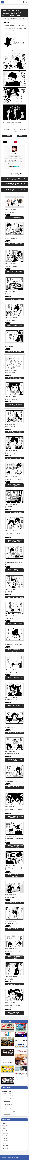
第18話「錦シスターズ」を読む (15, 705)
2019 (4, 1140)
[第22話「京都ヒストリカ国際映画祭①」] (14, 799)
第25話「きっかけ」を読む (15, 902)
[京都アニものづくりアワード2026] (21, 1030)
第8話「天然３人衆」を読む (15, 432)
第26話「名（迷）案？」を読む (15, 929)
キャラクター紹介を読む (15, 217)
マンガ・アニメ (11, 18)
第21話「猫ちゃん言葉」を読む (15, 787)
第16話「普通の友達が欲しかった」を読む (15, 650)
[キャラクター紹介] (14, 202)
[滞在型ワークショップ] (7, 1064)
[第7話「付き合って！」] (14, 388)
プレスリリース (8, 1098)
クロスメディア (8, 1106)
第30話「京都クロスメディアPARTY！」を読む (15, 1013)
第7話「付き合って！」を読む (15, 405)
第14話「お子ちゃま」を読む (15, 597)
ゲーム (6, 1109)
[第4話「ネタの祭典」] (14, 310)
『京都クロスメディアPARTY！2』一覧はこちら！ (15, 184)
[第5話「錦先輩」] (14, 336)
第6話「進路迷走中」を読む (15, 378)
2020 (4, 1138)
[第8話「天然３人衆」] (14, 416)
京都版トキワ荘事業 (10, 26)
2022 (4, 1133)
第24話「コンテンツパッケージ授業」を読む (15, 875)
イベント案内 (7, 1093)
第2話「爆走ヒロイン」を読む (15, 272)
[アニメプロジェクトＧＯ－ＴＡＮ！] (21, 1070)
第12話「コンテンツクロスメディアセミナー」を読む (15, 540)
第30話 (21, 136)
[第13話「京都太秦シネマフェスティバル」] (14, 552)
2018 (4, 1143)
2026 (4, 1123)
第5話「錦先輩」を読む (15, 351)
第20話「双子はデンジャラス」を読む (15, 759)
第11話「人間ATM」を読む (15, 512)
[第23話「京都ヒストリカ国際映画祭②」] (14, 828)
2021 (4, 1135)
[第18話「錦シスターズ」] (14, 689)
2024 (4, 1128)
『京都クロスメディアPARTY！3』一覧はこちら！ (15, 190)
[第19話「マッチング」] (14, 717)
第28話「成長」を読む (15, 984)
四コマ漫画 (16, 18)
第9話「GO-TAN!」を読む (15, 458)
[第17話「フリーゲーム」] (14, 662)
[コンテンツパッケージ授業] (7, 1045)
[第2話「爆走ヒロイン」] (14, 256)
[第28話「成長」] (14, 968)
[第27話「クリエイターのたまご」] (14, 941)
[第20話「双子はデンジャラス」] (14, 743)
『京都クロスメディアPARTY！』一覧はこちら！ (15, 179)
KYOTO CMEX (9, 1157)
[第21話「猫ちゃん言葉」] (14, 771)
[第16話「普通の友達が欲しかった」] (14, 634)
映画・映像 (7, 1114)
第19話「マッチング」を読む (15, 732)
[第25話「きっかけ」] (14, 887)
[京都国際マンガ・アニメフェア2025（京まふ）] (7, 1036)
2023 (4, 1130)
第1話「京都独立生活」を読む (15, 244)
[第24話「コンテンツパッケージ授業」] (14, 857)
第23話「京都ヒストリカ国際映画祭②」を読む (15, 846)
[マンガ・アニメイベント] (21, 1036)
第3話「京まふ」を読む (15, 299)
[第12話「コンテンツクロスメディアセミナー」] (14, 523)
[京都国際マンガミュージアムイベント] (21, 1059)
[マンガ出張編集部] (21, 1064)
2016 (4, 1148)
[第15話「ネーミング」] (14, 608)
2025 (4, 1125)
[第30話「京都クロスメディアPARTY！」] (14, 995)
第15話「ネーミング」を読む (15, 623)
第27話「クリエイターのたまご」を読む (15, 957)
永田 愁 (14, 153)
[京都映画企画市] (21, 1076)
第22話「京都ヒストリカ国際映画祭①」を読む (15, 817)
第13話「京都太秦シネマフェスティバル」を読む (15, 570)
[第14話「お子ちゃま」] (14, 581)
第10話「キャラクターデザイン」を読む (15, 485)
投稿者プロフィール (14, 156)
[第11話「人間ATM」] (14, 496)
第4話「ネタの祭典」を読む (15, 325)
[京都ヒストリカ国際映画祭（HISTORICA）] (7, 1055)
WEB (12, 166)
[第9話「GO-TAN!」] (14, 442)
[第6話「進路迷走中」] (14, 362)
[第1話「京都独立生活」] (14, 228)
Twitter (16, 166)
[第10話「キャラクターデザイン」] (14, 469)
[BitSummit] (7, 1083)
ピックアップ (7, 1096)
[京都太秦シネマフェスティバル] (21, 1047)
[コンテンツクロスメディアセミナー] (21, 1042)
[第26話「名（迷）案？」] (14, 913)
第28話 (8, 136)
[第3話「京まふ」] (14, 283)
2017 (4, 1145)
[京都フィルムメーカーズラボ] (21, 1053)
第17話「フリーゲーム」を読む (15, 678)
